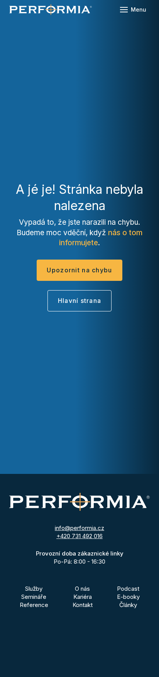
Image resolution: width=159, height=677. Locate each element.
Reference (34, 605)
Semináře (33, 596)
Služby (33, 588)
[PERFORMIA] (50, 9)
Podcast (128, 588)
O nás (82, 588)
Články (128, 605)
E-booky (128, 596)
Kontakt (83, 605)
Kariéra (82, 596)
